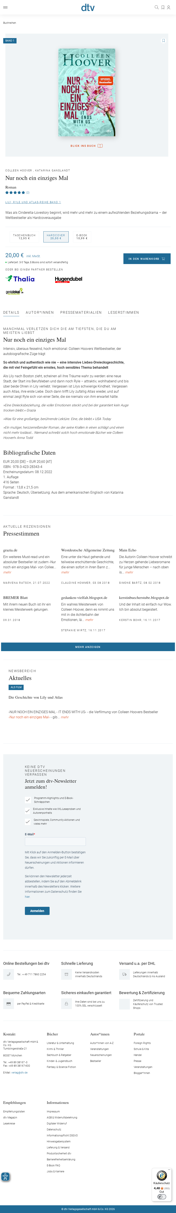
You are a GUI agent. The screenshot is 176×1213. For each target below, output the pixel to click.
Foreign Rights (142, 1043)
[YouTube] (93, 1196)
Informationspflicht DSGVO (62, 1135)
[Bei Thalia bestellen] (28, 278)
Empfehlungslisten (14, 1111)
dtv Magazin (10, 1117)
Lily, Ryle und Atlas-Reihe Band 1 (33, 202)
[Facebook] (73, 1196)
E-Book (82, 237)
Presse (137, 1061)
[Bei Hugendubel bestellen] (77, 280)
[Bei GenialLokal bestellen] (28, 291)
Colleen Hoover (18, 170)
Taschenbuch (24, 237)
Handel (138, 1055)
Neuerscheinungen (101, 1055)
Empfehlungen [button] (14, 1102)
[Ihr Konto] (169, 7)
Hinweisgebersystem (59, 1141)
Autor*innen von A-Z (102, 1043)
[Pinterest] (103, 1196)
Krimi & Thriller (55, 1049)
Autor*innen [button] (99, 1033)
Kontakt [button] (9, 1033)
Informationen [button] (58, 1102)
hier (27, 896)
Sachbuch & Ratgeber (59, 1055)
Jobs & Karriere (55, 1171)
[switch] (162, 1196)
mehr (7, 572)
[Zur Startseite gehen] (88, 7)
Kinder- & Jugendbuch (59, 1061)
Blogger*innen (142, 1073)
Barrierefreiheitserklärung (61, 1159)
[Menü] (5, 7)
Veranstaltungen (99, 1049)
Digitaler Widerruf (57, 1123)
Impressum (53, 1111)
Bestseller (95, 1061)
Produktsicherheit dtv (59, 1153)
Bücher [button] (52, 1033)
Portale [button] (139, 1033)
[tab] (11, 313)
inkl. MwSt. (33, 256)
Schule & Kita (141, 1049)
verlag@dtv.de (19, 1072)
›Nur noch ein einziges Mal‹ (30, 717)
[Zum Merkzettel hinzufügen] (163, 40)
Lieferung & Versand (58, 1147)
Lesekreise (9, 1123)
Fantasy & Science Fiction (61, 1067)
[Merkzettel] (163, 7)
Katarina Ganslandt (52, 170)
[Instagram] (83, 1196)
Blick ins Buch (83, 145)
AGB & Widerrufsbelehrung (62, 1117)
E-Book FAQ (53, 1165)
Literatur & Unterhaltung (60, 1043)
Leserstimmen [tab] (123, 313)
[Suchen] (157, 7)
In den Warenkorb (144, 258)
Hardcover (56, 237)
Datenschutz (54, 1129)
